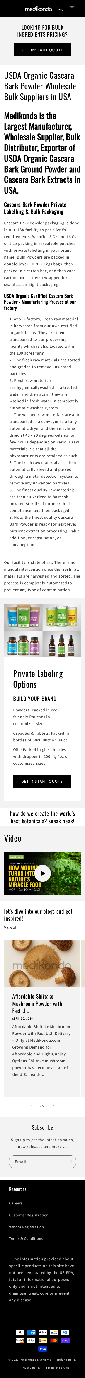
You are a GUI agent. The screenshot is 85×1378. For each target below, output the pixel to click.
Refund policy (67, 1360)
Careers (15, 1203)
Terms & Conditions (26, 1238)
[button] (11, 8)
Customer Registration (29, 1214)
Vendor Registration (26, 1226)
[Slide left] (31, 1106)
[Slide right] (53, 1106)
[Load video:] (42, 873)
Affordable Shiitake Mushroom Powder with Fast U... (37, 1003)
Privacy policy (31, 1368)
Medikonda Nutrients (36, 1360)
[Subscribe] (70, 1161)
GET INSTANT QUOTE (42, 49)
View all (10, 927)
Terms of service (58, 1368)
